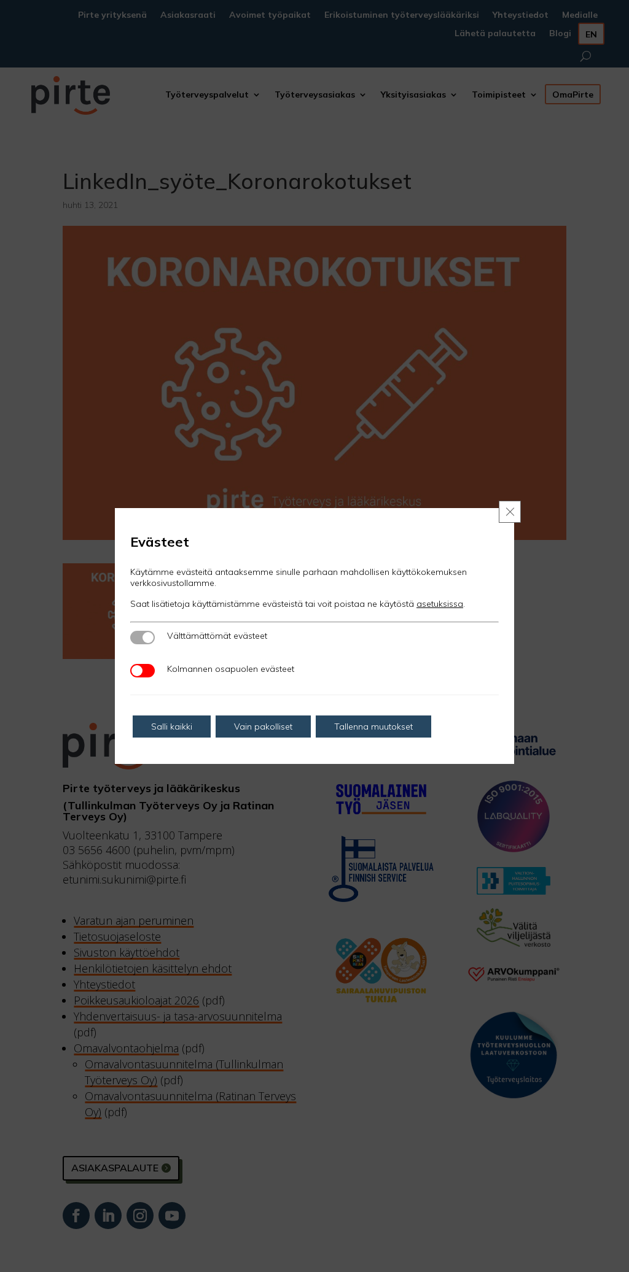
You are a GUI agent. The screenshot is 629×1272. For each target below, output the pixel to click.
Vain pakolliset (263, 726)
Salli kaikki (171, 726)
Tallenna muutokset (373, 726)
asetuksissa (439, 603)
